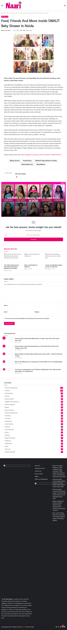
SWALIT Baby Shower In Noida (46, 160)
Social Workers (9, 424)
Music (6, 446)
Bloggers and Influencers (12, 401)
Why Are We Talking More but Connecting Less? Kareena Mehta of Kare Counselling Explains (38, 362)
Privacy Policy (39, 473)
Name (6, 305)
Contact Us (38, 471)
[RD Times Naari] (13, 5)
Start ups (7, 449)
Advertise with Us (40, 468)
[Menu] (2, 6)
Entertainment (9, 393)
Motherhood (10, 13)
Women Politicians (10, 438)
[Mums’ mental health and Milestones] (33, 258)
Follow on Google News (41, 479)
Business (7, 426)
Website (37, 312)
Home (4, 13)
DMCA (36, 476)
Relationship (8, 443)
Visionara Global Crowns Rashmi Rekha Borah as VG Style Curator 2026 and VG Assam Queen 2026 (59, 483)
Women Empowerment (11, 413)
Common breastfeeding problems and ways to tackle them (53, 265)
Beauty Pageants (10, 404)
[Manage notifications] (63, 626)
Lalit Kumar (28, 160)
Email (6, 312)
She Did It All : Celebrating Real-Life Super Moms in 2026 (33, 199)
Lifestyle (7, 390)
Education (8, 418)
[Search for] (65, 6)
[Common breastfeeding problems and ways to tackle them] (54, 258)
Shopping (7, 415)
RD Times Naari (6, 30)
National (7, 435)
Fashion (7, 396)
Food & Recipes (9, 429)
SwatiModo (41, 164)
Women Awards (9, 410)
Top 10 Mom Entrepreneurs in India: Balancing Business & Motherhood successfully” (11, 266)
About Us (37, 465)
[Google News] (65, 627)
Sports (7, 432)
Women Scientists (10, 452)
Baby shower (15, 160)
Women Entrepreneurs (11, 387)
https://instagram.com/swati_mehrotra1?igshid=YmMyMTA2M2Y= (41, 154)
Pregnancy (8, 440)
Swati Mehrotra (27, 164)
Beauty (7, 407)
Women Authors (9, 399)
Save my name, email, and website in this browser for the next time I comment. (27, 318)
